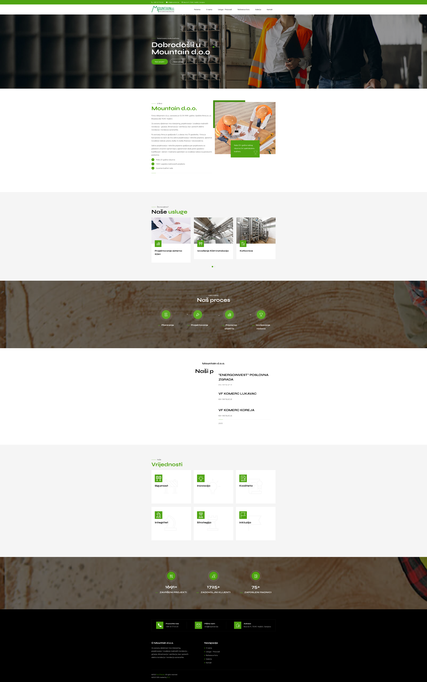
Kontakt (270, 9)
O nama (209, 9)
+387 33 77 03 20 (158, 2)
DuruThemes (160, 674)
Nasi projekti (159, 61)
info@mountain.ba (173, 2)
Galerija (258, 9)
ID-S (168, 677)
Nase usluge (178, 61)
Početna (197, 9)
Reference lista (243, 9)
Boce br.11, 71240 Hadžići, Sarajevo (194, 2)
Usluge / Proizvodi (225, 9)
